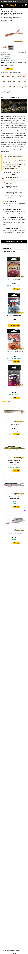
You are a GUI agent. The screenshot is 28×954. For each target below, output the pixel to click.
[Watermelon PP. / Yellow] (9, 92)
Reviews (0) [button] (6, 245)
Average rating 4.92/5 (11, 201)
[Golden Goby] (24, 76)
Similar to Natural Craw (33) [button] (10, 251)
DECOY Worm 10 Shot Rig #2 (11, 168)
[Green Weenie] (14, 81)
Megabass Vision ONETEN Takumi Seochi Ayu (14, 461)
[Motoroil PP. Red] (19, 81)
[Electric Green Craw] (14, 76)
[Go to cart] (25, 5)
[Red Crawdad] (14, 86)
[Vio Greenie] (24, 86)
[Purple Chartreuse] (9, 86)
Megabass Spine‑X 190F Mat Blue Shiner (14, 497)
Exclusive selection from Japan (14, 217)
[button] (26, 33)
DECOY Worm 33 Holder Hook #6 (14, 388)
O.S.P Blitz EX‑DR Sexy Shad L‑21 (14, 533)
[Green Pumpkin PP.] (9, 81)
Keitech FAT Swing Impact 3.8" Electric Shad (14, 425)
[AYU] (3, 86)
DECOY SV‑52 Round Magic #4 (14, 315)
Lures (7, 10)
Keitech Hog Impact (6, 13)
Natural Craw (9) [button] (7, 248)
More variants (15, 325)
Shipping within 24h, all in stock (14, 209)
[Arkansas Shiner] (3, 76)
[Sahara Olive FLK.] (19, 86)
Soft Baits (12, 10)
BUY (10, 69)
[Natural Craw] (24, 81)
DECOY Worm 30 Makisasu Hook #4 (14, 352)
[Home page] (12, 5)
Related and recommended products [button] (12, 241)
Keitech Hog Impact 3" (18, 13)
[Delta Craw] (9, 76)
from (9, 1)
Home (2, 10)
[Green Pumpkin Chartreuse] (3, 81)
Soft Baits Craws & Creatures (8, 11)
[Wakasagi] (3, 92)
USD (25, 1)
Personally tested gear (11, 229)
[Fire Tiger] (19, 76)
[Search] (23, 5)
